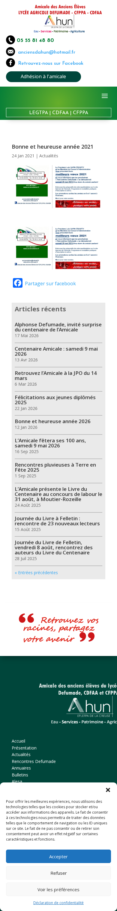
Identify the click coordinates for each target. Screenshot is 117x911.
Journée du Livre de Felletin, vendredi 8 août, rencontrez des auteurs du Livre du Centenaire (54, 547)
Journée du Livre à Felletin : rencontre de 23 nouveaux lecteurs (57, 521)
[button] (108, 790)
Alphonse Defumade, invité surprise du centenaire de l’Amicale (58, 327)
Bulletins (20, 775)
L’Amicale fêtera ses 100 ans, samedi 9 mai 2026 (50, 443)
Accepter (58, 856)
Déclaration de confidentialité (58, 902)
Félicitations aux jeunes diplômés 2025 (55, 400)
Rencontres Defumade (34, 761)
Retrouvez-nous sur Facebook (50, 63)
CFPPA (80, 113)
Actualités (48, 156)
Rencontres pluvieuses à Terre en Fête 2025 (55, 467)
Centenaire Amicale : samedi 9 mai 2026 (56, 351)
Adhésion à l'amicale (43, 76)
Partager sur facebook (50, 283)
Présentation (24, 748)
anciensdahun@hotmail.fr (45, 52)
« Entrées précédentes (36, 572)
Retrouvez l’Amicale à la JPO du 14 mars (56, 375)
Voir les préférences (59, 889)
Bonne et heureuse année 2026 (53, 421)
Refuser (58, 873)
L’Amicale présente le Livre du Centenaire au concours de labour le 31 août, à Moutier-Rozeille (58, 494)
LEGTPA (38, 113)
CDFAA (60, 113)
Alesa (17, 781)
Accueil (18, 741)
